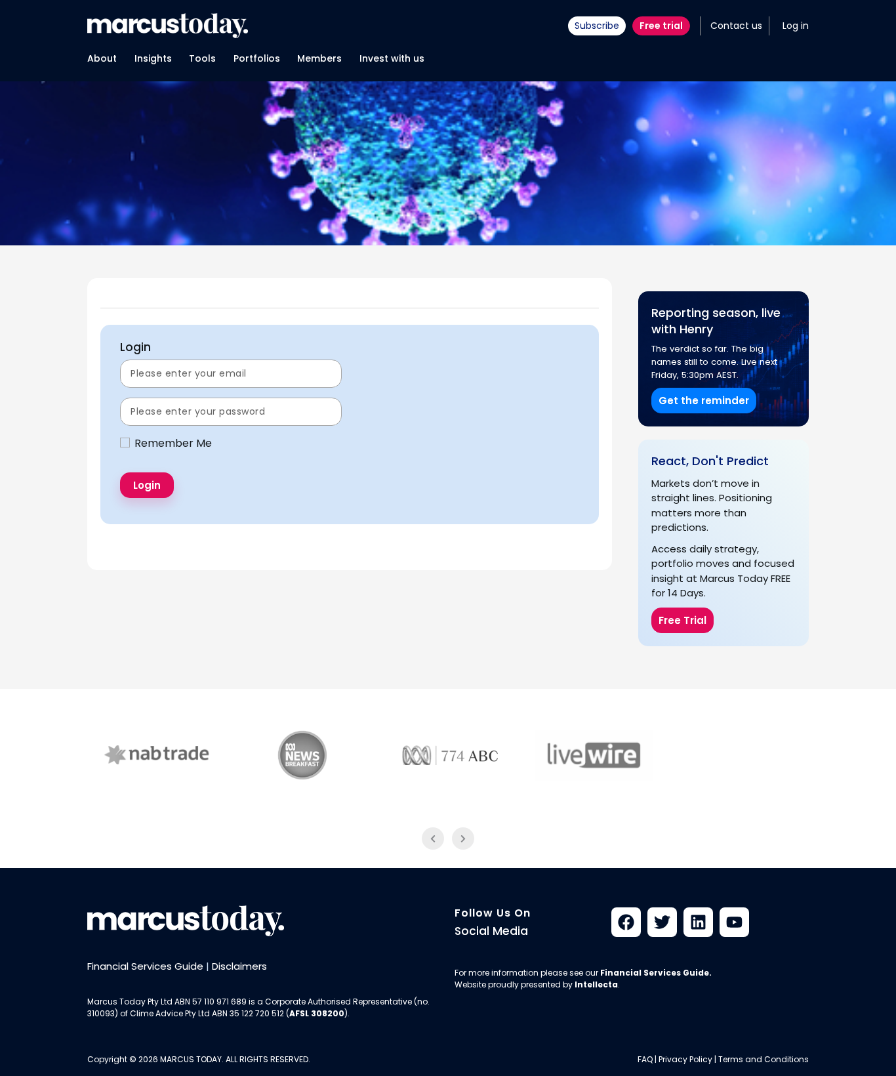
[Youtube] (734, 922)
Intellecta (596, 984)
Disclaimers (239, 966)
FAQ (645, 1059)
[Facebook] (626, 922)
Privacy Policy (685, 1059)
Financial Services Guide (145, 966)
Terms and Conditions (763, 1059)
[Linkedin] (698, 922)
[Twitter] (662, 922)
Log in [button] (796, 25)
